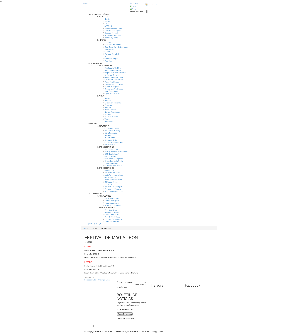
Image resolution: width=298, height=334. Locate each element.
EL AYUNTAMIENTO (95, 63)
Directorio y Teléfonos (113, 35)
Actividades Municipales (113, 28)
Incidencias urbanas (112, 203)
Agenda (107, 21)
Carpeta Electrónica (112, 214)
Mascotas (108, 61)
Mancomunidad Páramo (113, 179)
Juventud (108, 107)
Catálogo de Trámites (112, 212)
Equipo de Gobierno (112, 75)
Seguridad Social (111, 140)
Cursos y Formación (112, 33)
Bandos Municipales (112, 86)
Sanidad (108, 114)
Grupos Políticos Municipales (115, 72)
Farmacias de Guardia (113, 44)
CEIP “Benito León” (112, 154)
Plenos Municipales (112, 82)
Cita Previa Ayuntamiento (114, 142)
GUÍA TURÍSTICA (94, 224)
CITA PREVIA (104, 126)
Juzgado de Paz (110, 177)
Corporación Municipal (113, 70)
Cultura (107, 98)
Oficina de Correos (111, 182)
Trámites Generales (112, 198)
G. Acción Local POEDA (113, 165)
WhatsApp (101, 280)
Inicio (84, 228)
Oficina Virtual (110, 144)
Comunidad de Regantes (114, 158)
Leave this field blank (125, 318)
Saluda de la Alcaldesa (113, 68)
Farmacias (108, 42)
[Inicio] (103, 3)
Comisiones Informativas (114, 79)
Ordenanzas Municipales (114, 89)
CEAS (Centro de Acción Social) (116, 151)
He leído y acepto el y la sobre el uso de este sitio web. (131, 284)
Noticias (107, 19)
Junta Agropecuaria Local (114, 175)
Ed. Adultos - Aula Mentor (114, 161)
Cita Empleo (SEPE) (112, 128)
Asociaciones (109, 49)
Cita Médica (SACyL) (112, 131)
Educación (108, 105)
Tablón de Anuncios (112, 221)
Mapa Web (131, 326)
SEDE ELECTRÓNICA (107, 207)
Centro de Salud (111, 156)
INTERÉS (102, 40)
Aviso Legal (88, 326)
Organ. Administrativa (112, 93)
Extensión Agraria (111, 163)
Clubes (107, 51)
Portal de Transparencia (113, 219)
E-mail (108, 280)
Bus (106, 56)
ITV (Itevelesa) (110, 138)
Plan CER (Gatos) (111, 37)
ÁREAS (101, 96)
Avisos (107, 23)
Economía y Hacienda (113, 103)
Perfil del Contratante (112, 217)
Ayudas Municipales (112, 200)
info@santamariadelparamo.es (179, 332)
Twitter (94, 280)
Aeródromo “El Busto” (112, 149)
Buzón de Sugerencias (113, 205)
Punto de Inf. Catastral (113, 189)
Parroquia (108, 184)
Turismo (107, 119)
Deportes (108, 100)
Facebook (88, 280)
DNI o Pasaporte (111, 133)
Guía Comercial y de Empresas (116, 47)
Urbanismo (109, 121)
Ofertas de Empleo (111, 58)
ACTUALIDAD (104, 16)
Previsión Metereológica (113, 186)
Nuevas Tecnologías (112, 112)
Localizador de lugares (113, 30)
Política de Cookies (119, 326)
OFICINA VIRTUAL (95, 193)
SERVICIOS (92, 124)
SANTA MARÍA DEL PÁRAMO (99, 14)
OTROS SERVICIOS (106, 147)
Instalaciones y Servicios (114, 84)
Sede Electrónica (111, 210)
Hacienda (108, 135)
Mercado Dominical (112, 54)
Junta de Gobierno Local (114, 77)
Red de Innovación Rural (114, 191)
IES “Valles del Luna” (112, 172)
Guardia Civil (109, 170)
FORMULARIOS (105, 196)
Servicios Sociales (111, 117)
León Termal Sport (111, 91)
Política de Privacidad (102, 326)
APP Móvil (108, 26)
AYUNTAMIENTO (105, 65)
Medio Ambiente (111, 110)
